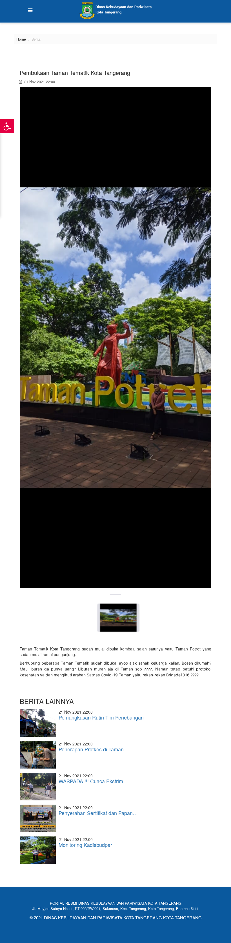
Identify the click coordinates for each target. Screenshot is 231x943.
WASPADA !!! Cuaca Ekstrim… (93, 781)
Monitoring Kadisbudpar (85, 844)
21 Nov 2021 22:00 (39, 81)
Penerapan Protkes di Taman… (94, 749)
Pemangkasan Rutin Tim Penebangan (101, 717)
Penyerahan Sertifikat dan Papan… (98, 812)
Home (21, 39)
